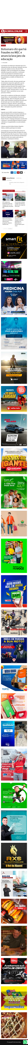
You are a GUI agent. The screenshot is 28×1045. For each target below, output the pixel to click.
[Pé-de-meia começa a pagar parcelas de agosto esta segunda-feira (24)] (20, 197)
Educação (3, 45)
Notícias (4, 210)
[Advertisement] (14, 15)
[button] (25, 1042)
